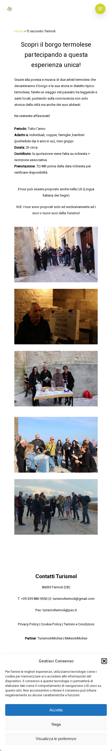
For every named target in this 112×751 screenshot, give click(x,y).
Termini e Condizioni (79, 624)
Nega (56, 724)
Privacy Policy (28, 624)
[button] (104, 661)
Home (18, 31)
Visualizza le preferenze (56, 738)
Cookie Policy (51, 624)
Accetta (56, 710)
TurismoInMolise (50, 638)
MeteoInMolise (76, 638)
